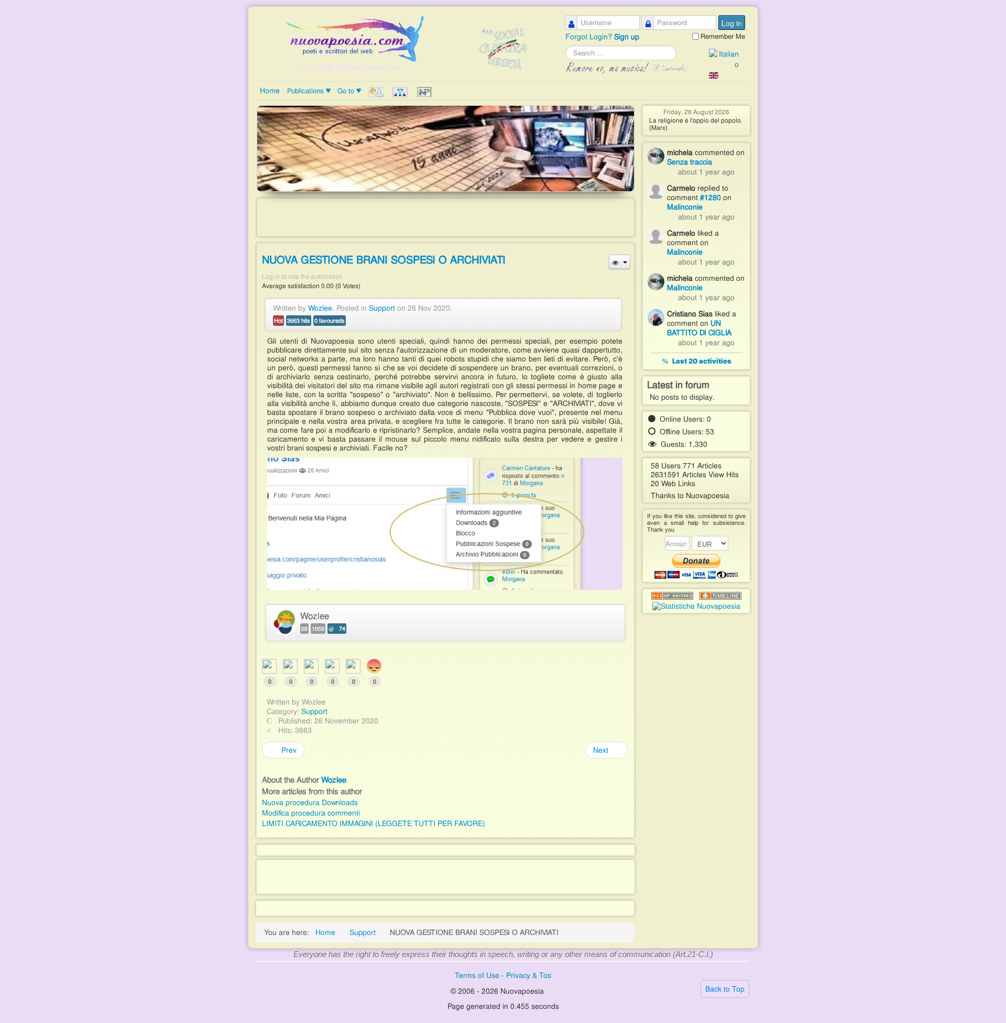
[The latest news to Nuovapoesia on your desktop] (672, 596)
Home (270, 90)
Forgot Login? (589, 36)
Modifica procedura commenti (311, 813)
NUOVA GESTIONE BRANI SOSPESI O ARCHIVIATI (384, 260)
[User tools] (619, 262)
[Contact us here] (377, 92)
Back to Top (725, 989)
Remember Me (723, 36)
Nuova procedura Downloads (310, 802)
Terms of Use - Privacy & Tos (503, 975)
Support (382, 308)
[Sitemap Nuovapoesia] (401, 92)
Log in (731, 23)
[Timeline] (720, 596)
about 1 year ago (706, 172)
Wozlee (320, 308)
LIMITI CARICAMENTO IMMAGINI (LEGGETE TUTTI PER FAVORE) (373, 823)
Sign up (626, 36)
